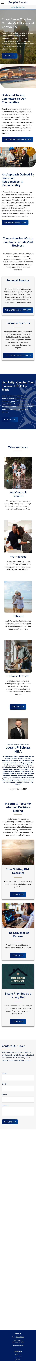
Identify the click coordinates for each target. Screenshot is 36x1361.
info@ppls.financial (18, 1345)
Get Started (10, 1122)
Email (4, 1084)
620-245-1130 (20, 1337)
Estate (18, 1359)
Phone (4, 1095)
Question (5, 1105)
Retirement (18, 1355)
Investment (18, 1357)
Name (4, 1073)
